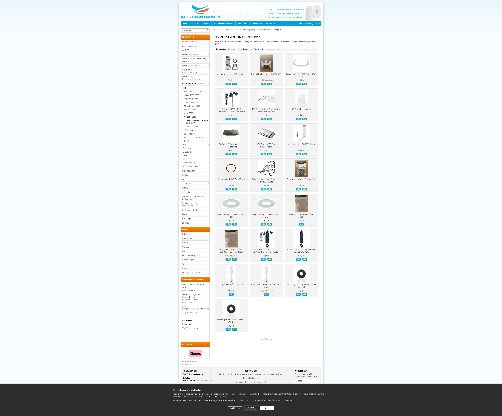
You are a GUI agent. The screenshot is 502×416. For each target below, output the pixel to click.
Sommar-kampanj (190, 41)
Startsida (215, 29)
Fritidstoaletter (188, 171)
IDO (184, 88)
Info (228, 84)
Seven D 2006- (190, 109)
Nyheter (242, 23)
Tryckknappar (191, 130)
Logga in (185, 268)
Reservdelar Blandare (191, 65)
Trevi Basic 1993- (191, 99)
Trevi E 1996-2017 (191, 102)
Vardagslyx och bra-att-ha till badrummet (194, 197)
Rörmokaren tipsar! (190, 255)
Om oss (206, 23)
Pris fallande (259, 49)
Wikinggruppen (187, 364)
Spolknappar (189, 134)
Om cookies (187, 247)
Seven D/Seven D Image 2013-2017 (197, 121)
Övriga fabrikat (189, 162)
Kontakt (270, 23)
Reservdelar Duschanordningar (190, 71)
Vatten (185, 188)
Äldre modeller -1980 (193, 91)
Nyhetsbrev (256, 23)
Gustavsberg (188, 148)
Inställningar (235, 408)
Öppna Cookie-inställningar (193, 272)
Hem (185, 23)
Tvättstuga (186, 183)
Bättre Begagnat (189, 46)
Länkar (185, 242)
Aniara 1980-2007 (191, 95)
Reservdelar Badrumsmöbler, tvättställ (194, 59)
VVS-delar (186, 192)
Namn (232, 49)
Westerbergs (188, 159)
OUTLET (185, 50)
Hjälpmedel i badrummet (193, 210)
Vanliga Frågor (188, 259)
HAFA (185, 155)
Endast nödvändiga (251, 408)
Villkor (194, 23)
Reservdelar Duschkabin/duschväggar (192, 77)
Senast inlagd (273, 49)
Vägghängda (190, 117)
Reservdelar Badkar (190, 54)
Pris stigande (244, 49)
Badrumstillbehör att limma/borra (191, 204)
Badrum (185, 175)
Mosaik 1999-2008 (192, 106)
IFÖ (184, 144)
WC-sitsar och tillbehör (193, 137)
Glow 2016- (189, 113)
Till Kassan (267, 339)
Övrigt (186, 141)
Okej (267, 408)
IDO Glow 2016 (192, 126)
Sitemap (185, 223)
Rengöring (186, 214)
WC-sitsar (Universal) (191, 166)
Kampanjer (186, 218)
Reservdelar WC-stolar (192, 83)
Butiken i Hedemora (224, 23)
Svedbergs (187, 152)
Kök (183, 179)
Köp (234, 84)
